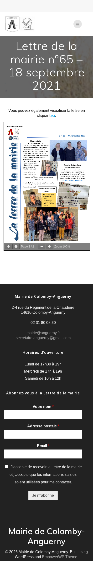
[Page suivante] (16, 246)
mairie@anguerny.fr (43, 333)
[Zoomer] (49, 246)
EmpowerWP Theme (59, 557)
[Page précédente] (8, 246)
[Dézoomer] (41, 246)
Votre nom (43, 407)
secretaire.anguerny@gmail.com (43, 338)
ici (53, 115)
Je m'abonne (43, 495)
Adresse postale (43, 426)
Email (43, 446)
